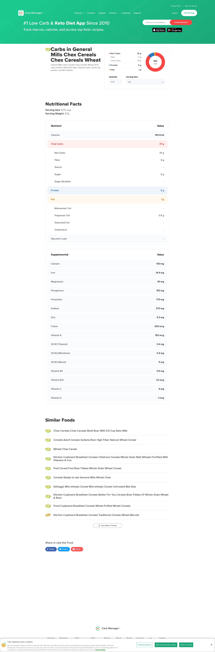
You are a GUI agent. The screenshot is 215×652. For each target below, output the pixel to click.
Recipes (102, 13)
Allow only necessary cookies (166, 645)
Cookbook (125, 13)
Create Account (180, 22)
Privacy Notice (100, 650)
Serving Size (132, 77)
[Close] (211, 644)
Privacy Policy (176, 6)
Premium (91, 13)
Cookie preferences (144, 645)
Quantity (113, 77)
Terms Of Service (191, 6)
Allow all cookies (186, 645)
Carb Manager (30, 13)
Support (137, 13)
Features (78, 13)
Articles (112, 13)
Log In (175, 13)
